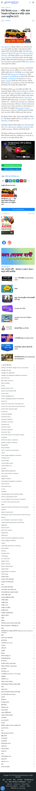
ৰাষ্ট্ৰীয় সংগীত (18, 736)
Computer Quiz (18, 458)
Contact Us (17, 784)
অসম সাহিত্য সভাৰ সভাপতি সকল (18, 589)
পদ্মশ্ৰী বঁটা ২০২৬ (18, 679)
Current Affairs (18, 460)
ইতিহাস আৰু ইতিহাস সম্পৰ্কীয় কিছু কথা (18, 625)
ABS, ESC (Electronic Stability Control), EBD (17, 127)
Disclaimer (22, 786)
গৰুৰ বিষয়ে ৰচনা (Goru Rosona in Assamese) (24, 358)
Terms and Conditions (12, 786)
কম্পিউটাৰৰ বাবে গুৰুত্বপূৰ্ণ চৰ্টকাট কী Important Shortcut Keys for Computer (18, 631)
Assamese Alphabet (18, 414)
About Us (9, 784)
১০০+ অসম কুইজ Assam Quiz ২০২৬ (23, 279)
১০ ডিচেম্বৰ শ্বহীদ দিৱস (18, 365)
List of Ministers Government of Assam (18, 520)
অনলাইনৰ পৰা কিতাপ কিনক (18, 582)
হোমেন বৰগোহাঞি (18, 766)
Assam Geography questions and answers (18, 398)
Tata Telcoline (6, 57)
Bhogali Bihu (18, 445)
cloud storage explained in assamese (18, 455)
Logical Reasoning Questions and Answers (18, 522)
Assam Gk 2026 (19, 308)
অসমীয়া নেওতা (18, 605)
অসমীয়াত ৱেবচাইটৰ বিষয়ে (18, 613)
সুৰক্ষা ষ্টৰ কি (18, 759)
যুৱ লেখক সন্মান (18, 728)
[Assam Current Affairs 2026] (7, 318)
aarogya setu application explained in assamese (18, 375)
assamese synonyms (18, 429)
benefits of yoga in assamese (18, 442)
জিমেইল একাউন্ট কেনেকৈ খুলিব (18, 663)
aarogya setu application (18, 373)
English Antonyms (18, 478)
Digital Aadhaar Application (18, 471)
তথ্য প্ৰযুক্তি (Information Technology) (18, 674)
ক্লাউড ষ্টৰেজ (18, 640)
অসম (18, 584)
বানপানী (18, 697)
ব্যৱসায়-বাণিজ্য (18, 710)
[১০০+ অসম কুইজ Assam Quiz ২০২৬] (7, 279)
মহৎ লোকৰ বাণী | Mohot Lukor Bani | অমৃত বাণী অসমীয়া (18, 270)
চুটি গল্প (18, 653)
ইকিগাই (18, 620)
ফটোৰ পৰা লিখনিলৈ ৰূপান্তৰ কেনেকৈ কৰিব (18, 692)
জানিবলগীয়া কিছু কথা (18, 658)
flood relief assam (18, 486)
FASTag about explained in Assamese (18, 481)
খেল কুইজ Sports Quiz (18, 643)
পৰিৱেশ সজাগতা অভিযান (18, 681)
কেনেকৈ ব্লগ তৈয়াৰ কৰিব (18, 637)
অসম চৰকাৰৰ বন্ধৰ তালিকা (18, 587)
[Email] (24, 180)
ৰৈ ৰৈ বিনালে (18, 738)
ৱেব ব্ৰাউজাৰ (18, 741)
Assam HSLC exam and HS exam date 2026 (18, 406)
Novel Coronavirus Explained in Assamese (18, 538)
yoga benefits (18, 569)
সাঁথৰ (15, 289)
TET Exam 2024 (18, 558)
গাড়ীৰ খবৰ (8, 7)
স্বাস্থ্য (18, 764)
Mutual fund (18, 533)
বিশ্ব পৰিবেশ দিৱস (18, 702)
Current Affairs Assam (18, 463)
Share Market (18, 548)
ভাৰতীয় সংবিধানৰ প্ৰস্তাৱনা (18, 715)
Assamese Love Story (18, 422)
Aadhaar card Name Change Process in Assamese (18, 367)
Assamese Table (18, 432)
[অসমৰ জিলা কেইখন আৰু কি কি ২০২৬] (7, 348)
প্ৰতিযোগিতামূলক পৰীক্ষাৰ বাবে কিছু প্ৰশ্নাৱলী (18, 684)
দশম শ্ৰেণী (9, 780)
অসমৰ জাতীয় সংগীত (18, 594)
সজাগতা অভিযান (18, 748)
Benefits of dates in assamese (18, 440)
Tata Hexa (28, 97)
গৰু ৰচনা (18, 645)
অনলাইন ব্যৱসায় (18, 576)
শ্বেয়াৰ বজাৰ (18, 746)
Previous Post (6, 213)
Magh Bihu (18, 525)
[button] (2, 2)
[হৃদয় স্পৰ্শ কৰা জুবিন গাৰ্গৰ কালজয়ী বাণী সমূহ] (7, 298)
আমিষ (18, 618)
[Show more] (28, 180)
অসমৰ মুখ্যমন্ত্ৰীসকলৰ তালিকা (18, 597)
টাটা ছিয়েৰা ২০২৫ (15, 176)
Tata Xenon (30, 62)
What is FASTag (18, 564)
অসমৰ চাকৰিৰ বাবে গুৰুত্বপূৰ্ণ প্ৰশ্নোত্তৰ (18, 592)
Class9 (18, 453)
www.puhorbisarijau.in (22, 775)
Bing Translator (18, 447)
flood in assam (18, 483)
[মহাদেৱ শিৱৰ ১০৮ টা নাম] (7, 328)
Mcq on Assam (18, 527)
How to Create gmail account (18, 496)
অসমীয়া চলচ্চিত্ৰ (18, 600)
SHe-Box (18, 551)
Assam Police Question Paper (18, 409)
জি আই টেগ (18, 661)
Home (3, 7)
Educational (18, 476)
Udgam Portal (18, 561)
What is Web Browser (18, 566)
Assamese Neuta (18, 427)
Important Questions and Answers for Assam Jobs (18, 507)
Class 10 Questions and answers (18, 450)
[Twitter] (10, 180)
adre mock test (18, 378)
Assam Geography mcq (18, 396)
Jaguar (8, 81)
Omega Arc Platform (18, 74)
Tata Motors (5, 47)
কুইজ (18, 635)
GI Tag (18, 489)
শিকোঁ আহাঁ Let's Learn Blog (18, 788)
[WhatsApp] (14, 180)
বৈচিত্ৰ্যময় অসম (18, 707)
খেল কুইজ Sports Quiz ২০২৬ (23, 338)
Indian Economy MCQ (18, 512)
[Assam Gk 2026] (7, 308)
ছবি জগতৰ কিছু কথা (18, 655)
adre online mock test (18, 380)
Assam (18, 385)
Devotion (18, 468)
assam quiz (18, 411)
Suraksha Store (18, 553)
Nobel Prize (18, 535)
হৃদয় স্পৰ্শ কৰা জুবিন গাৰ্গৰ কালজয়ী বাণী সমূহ (24, 298)
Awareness (18, 437)
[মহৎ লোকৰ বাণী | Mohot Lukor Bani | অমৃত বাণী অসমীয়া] (18, 256)
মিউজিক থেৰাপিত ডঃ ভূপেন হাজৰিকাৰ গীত (18, 725)
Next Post (31, 213)
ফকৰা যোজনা (18, 689)
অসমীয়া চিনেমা (18, 602)
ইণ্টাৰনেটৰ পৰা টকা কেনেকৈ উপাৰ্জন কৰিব (18, 623)
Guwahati (18, 491)
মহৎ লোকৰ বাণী (18, 720)
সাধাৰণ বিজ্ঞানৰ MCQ (18, 756)
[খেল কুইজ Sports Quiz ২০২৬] (7, 338)
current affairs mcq (18, 465)
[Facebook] (6, 180)
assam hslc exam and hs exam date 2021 (18, 404)
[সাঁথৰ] (7, 289)
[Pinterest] (21, 180)
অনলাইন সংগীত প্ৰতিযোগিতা (18, 579)
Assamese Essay (18, 416)
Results (18, 543)
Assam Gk (18, 401)
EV (22, 118)
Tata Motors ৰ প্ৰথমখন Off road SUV (16, 52)
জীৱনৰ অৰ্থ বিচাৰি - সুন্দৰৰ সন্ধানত (18, 666)
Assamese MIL (18, 424)
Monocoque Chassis (22, 108)
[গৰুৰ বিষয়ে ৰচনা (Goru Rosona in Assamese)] (7, 358)
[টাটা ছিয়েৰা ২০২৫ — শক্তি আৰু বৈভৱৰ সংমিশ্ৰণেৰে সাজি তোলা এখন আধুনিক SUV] (9, 192)
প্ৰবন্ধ (18, 686)
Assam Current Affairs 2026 (22, 318)
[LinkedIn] (17, 180)
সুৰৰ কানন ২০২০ (18, 761)
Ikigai (18, 504)
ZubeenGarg (18, 574)
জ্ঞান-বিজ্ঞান (18, 668)
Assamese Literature (18, 419)
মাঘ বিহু (18, 723)
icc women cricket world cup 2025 (18, 502)
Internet (18, 517)
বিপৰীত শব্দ (18, 699)
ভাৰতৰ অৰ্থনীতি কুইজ (18, 712)
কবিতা (18, 628)
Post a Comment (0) (18, 209)
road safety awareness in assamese (18, 545)
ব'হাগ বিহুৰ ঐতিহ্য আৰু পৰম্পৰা (18, 694)
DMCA (28, 786)
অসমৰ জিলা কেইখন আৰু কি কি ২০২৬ (23, 348)
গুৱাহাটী (18, 650)
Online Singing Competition (18, 540)
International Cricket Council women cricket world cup (18, 514)
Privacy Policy (25, 784)
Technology (18, 556)
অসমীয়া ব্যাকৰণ (18, 610)
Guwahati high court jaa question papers (18, 494)
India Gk (18, 509)
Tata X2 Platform (22, 91)
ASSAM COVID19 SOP (18, 388)
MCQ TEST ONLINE (18, 530)
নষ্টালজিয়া (18, 676)
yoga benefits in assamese (18, 571)
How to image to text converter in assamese (18, 499)
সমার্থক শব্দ (18, 751)
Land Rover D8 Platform (10, 76)
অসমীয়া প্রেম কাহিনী (18, 607)
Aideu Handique (18, 383)
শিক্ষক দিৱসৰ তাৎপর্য (18, 743)
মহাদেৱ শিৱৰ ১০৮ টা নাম (21, 328)
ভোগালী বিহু (18, 717)
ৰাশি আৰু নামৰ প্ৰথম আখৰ (18, 733)
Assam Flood (18, 393)
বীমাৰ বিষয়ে (18, 704)
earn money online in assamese (18, 473)
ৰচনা (18, 730)
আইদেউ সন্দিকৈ (18, 615)
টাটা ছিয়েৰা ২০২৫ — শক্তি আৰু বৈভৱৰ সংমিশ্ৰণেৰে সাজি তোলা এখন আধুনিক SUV (8, 201)
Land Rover (12, 78)
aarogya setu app (18, 370)
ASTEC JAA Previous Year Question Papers (18, 434)
